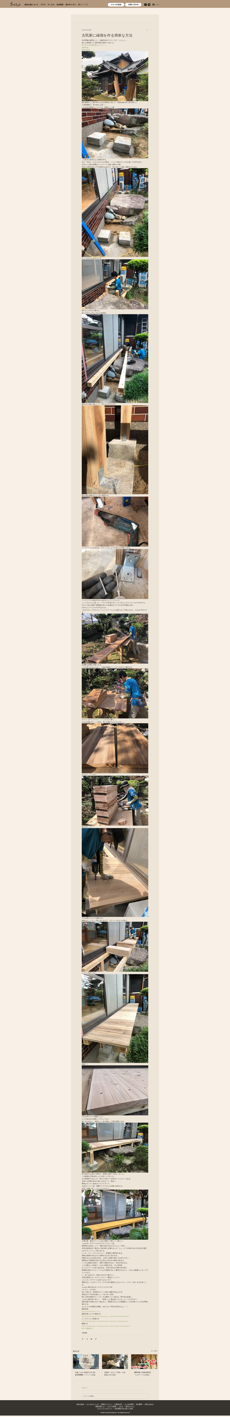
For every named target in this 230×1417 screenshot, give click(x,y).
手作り (105, 18)
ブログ (121, 1406)
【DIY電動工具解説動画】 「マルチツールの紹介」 (142, 1373)
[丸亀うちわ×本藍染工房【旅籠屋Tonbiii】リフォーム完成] (86, 1361)
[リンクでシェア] (96, 1339)
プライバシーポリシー (104, 1408)
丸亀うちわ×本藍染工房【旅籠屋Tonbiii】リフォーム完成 (85, 1373)
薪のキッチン (130, 1406)
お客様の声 (118, 1404)
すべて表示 (154, 1351)
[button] (155, 18)
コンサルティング (93, 1404)
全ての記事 (76, 18)
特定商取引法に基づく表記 (124, 1408)
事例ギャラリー (106, 1404)
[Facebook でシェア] (82, 1339)
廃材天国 (97, 18)
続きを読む (146, 18)
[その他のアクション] (147, 30)
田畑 (113, 18)
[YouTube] (149, 4)
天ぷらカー (135, 18)
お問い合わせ (149, 1404)
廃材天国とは (100, 1406)
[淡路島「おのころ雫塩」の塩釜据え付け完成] (115, 1361)
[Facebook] (145, 4)
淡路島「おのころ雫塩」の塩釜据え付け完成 (114, 1373)
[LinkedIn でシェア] (91, 1339)
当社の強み (80, 1404)
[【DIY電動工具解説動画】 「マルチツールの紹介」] (144, 1361)
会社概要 (139, 1404)
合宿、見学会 (122, 18)
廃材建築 (87, 18)
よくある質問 (129, 1404)
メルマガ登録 (111, 1406)
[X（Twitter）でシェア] (87, 1339)
